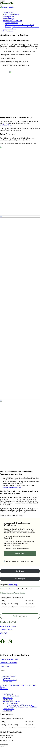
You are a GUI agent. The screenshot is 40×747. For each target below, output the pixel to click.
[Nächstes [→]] (3, 746)
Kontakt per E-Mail (9, 676)
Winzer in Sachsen (6, 629)
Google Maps (20, 571)
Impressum (6, 678)
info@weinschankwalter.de (12, 487)
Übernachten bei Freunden (8, 663)
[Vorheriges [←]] (1, 746)
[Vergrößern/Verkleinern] (7, 744)
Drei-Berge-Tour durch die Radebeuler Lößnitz (22, 27)
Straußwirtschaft (9, 13)
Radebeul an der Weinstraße (9, 659)
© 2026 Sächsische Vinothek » (10, 685)
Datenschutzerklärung (10, 680)
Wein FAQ (3, 633)
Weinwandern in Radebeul (12, 21)
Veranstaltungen (8, 19)
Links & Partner (5, 666)
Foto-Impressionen (12, 15)
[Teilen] (3, 744)
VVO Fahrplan (20, 579)
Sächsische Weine (9, 29)
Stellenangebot (7, 682)
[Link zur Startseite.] (7, 7)
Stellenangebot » (20, 616)
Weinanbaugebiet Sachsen (8, 626)
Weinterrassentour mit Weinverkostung (19, 25)
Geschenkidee (8, 31)
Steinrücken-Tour (11, 23)
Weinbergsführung (6, 125)
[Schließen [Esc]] (1, 744)
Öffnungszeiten (8, 17)
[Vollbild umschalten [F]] (5, 744)
